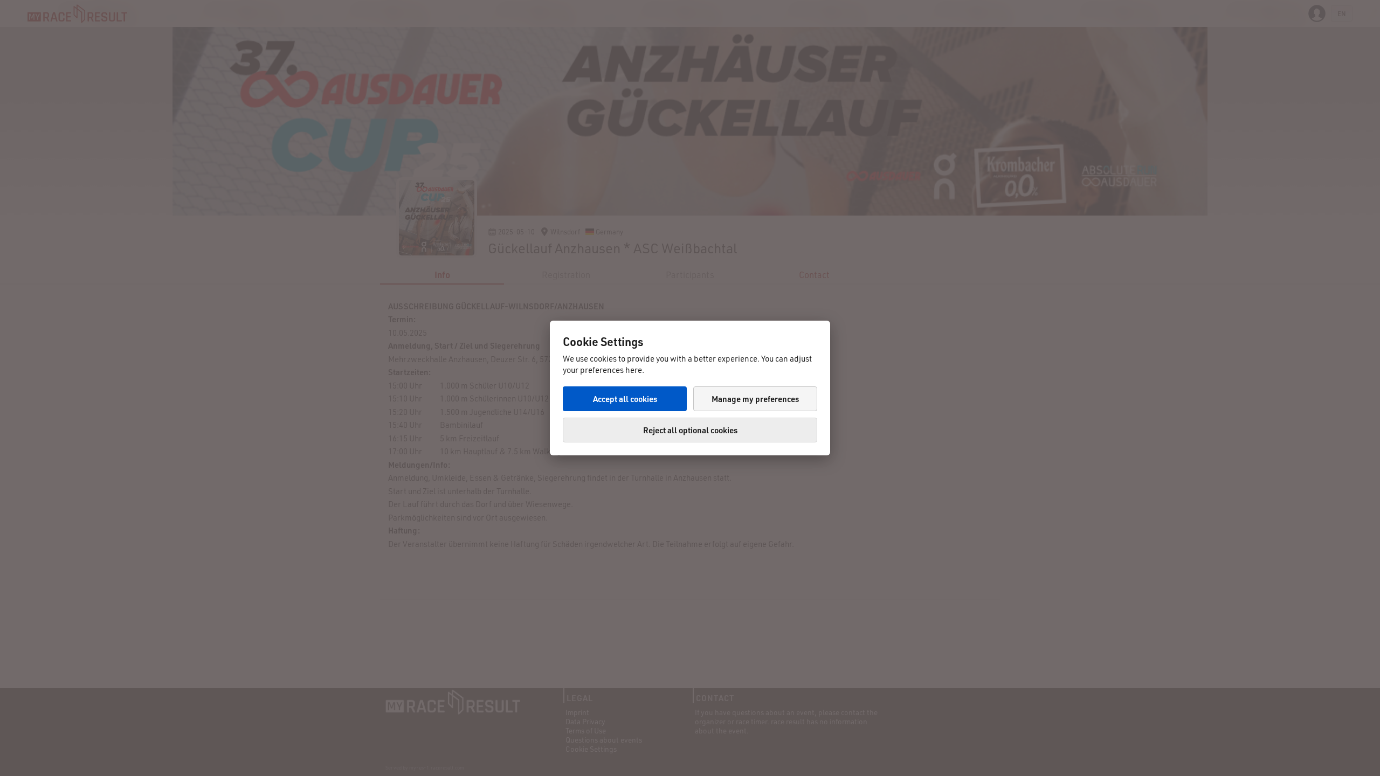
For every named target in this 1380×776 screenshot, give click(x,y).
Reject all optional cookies (690, 430)
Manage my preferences (755, 398)
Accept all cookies (625, 398)
